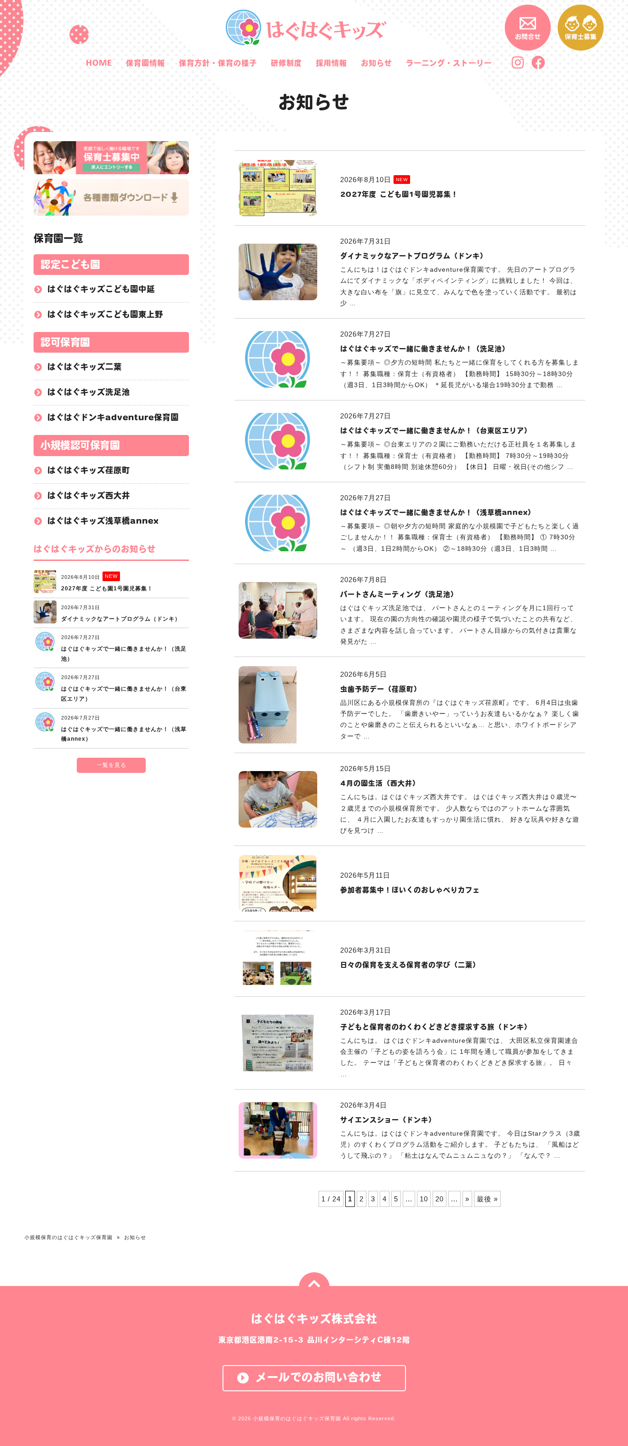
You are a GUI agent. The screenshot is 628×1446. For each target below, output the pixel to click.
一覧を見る (111, 765)
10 (424, 1199)
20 (439, 1199)
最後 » (487, 1199)
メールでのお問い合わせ (319, 1377)
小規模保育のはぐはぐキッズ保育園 (68, 1237)
